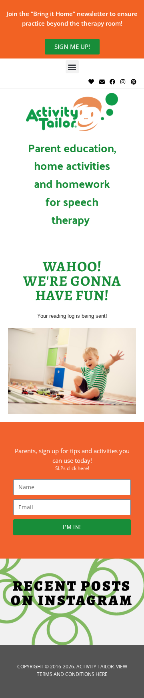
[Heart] (91, 81)
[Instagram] (122, 81)
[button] (72, 66)
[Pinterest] (133, 81)
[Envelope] (101, 81)
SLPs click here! (72, 468)
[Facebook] (112, 81)
